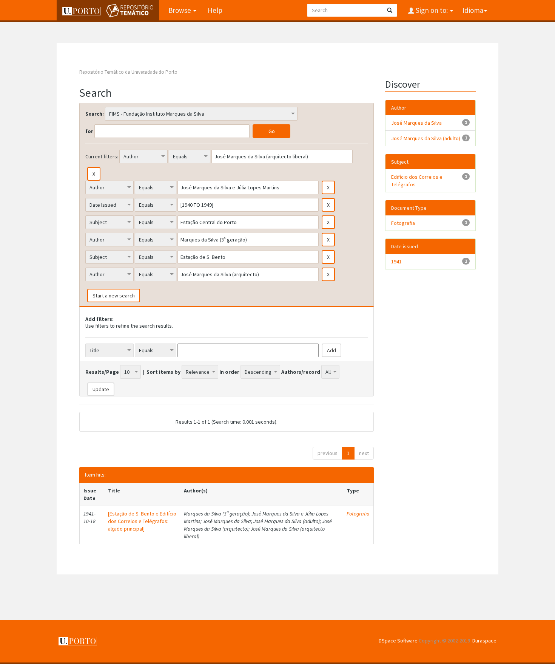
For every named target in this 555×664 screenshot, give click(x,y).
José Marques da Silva (416, 122)
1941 (396, 261)
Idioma (472, 10)
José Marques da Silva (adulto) (425, 138)
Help (215, 10)
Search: (94, 113)
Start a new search (113, 295)
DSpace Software (398, 640)
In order (229, 371)
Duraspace (484, 640)
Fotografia (358, 513)
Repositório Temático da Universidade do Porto (128, 72)
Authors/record (300, 371)
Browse (180, 10)
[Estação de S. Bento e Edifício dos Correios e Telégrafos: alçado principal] (142, 521)
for (89, 131)
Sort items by (163, 371)
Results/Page (102, 371)
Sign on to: (431, 10)
